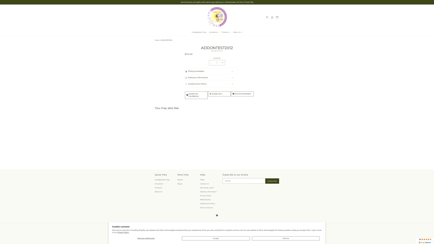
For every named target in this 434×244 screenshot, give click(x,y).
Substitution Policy (207, 204)
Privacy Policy (123, 232)
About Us (158, 192)
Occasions (159, 184)
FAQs (202, 180)
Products (158, 188)
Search (180, 180)
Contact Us (204, 184)
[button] (214, 32)
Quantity (217, 58)
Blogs (179, 184)
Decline (286, 238)
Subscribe (272, 181)
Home (157, 40)
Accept (216, 238)
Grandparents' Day (162, 180)
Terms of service (206, 208)
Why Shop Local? (207, 188)
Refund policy (205, 200)
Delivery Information (208, 192)
